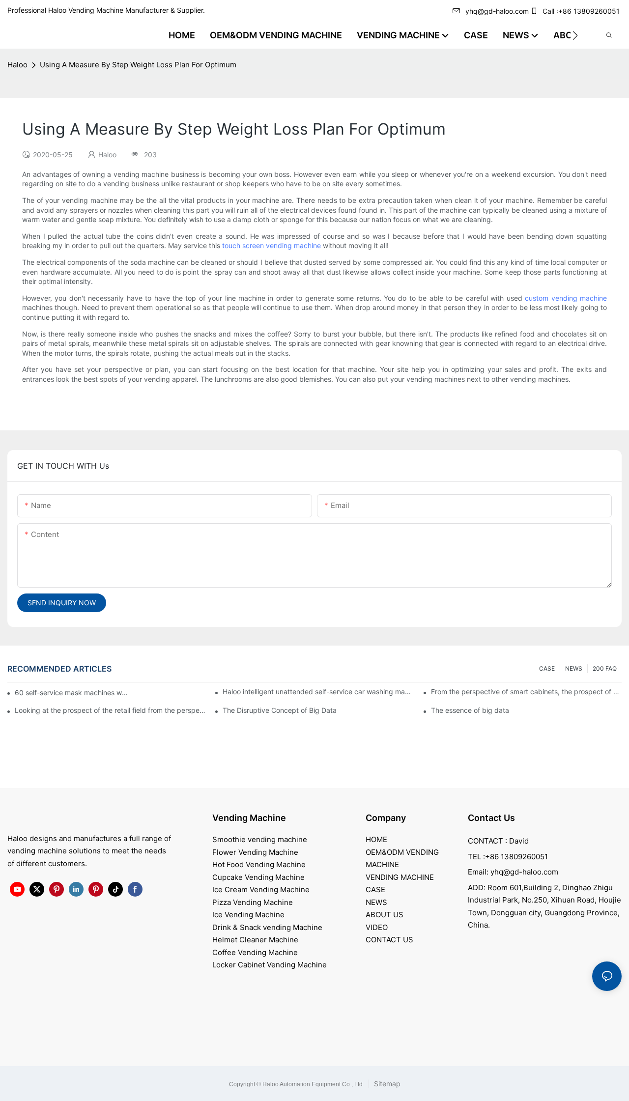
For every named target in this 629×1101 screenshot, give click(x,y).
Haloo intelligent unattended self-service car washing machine (318, 691)
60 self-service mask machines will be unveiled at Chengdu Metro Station (72, 692)
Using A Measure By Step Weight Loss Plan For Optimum (138, 64)
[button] (575, 35)
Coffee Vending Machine (255, 952)
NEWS (573, 668)
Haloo (17, 64)
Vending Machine (249, 818)
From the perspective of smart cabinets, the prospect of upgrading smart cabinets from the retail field (526, 691)
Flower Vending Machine (255, 852)
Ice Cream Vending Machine (261, 889)
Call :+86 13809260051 (581, 11)
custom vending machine (566, 298)
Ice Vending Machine (248, 914)
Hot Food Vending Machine (259, 864)
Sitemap (386, 1083)
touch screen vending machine (271, 245)
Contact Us (491, 818)
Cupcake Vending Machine (258, 877)
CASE (547, 668)
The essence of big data (470, 710)
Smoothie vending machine (259, 839)
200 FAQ (605, 668)
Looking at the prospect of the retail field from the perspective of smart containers (110, 710)
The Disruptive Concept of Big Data (280, 710)
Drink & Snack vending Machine (267, 927)
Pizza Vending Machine (252, 902)
